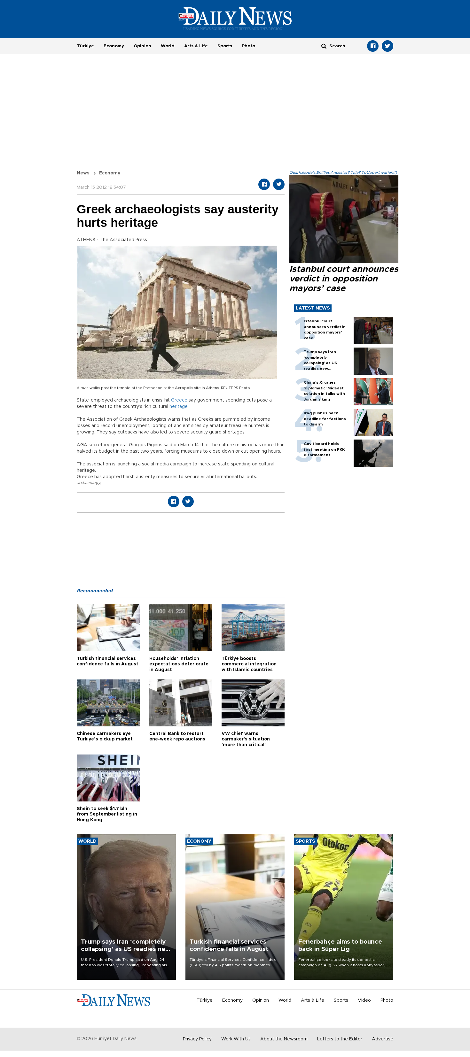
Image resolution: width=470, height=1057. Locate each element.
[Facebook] (373, 46)
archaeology (88, 483)
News (83, 173)
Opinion (142, 46)
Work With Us (236, 1039)
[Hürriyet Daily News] (235, 18)
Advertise (382, 1039)
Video (364, 1000)
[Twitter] (387, 46)
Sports (224, 46)
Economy (114, 46)
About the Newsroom (284, 1039)
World (168, 46)
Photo (248, 46)
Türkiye (85, 46)
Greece (179, 400)
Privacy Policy (197, 1039)
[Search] (323, 46)
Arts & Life (196, 46)
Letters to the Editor (339, 1039)
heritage (178, 406)
